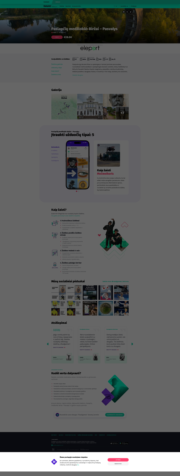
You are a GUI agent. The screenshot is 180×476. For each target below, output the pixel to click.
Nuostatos (118, 463)
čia (78, 465)
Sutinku (118, 459)
